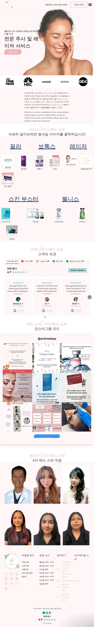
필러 (15, 146)
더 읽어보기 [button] (18, 294)
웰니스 (70, 198)
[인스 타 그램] (11, 573)
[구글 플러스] (6, 573)
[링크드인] (17, 578)
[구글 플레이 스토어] (17, 583)
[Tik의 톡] (6, 583)
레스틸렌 (33, 102)
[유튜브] (11, 583)
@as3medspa (47, 338)
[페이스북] (6, 578)
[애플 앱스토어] (6, 588)
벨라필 (59, 99)
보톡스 (43, 102)
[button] (90, 4)
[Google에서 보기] (18, 299)
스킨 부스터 (23, 198)
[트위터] (11, 578)
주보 (52, 102)
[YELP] (17, 573)
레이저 (78, 146)
